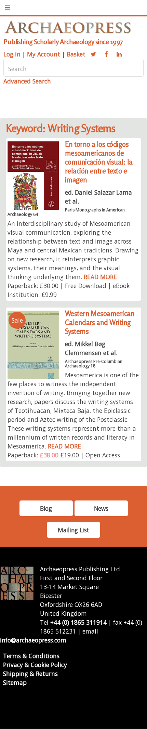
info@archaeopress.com (33, 640)
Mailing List (73, 530)
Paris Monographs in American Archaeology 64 (66, 212)
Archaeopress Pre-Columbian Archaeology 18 (93, 364)
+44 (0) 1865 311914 (78, 622)
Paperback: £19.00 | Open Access (64, 455)
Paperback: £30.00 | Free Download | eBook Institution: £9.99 (69, 290)
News (101, 508)
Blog (46, 508)
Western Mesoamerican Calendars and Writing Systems (100, 322)
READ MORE (100, 277)
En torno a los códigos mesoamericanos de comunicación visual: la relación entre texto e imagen (99, 162)
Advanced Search (27, 81)
